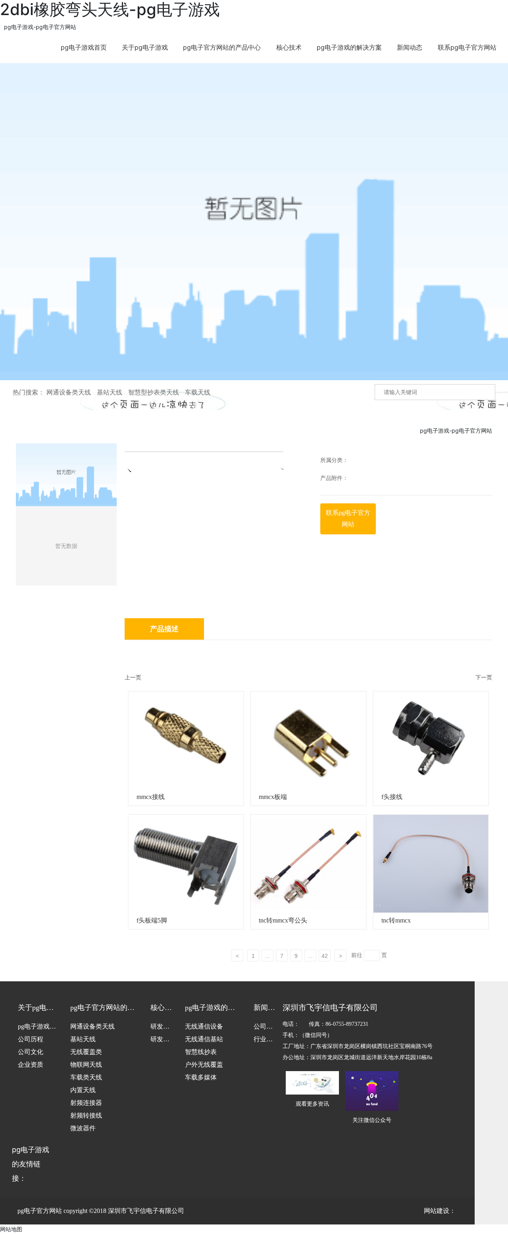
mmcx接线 (151, 796)
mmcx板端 (273, 796)
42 (324, 956)
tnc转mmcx (396, 920)
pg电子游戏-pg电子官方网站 (40, 26)
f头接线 (391, 796)
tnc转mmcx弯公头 (283, 920)
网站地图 (11, 1229)
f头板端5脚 (152, 920)
